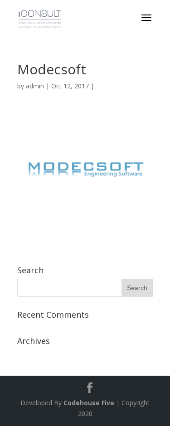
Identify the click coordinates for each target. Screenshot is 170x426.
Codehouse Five (88, 402)
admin (35, 86)
